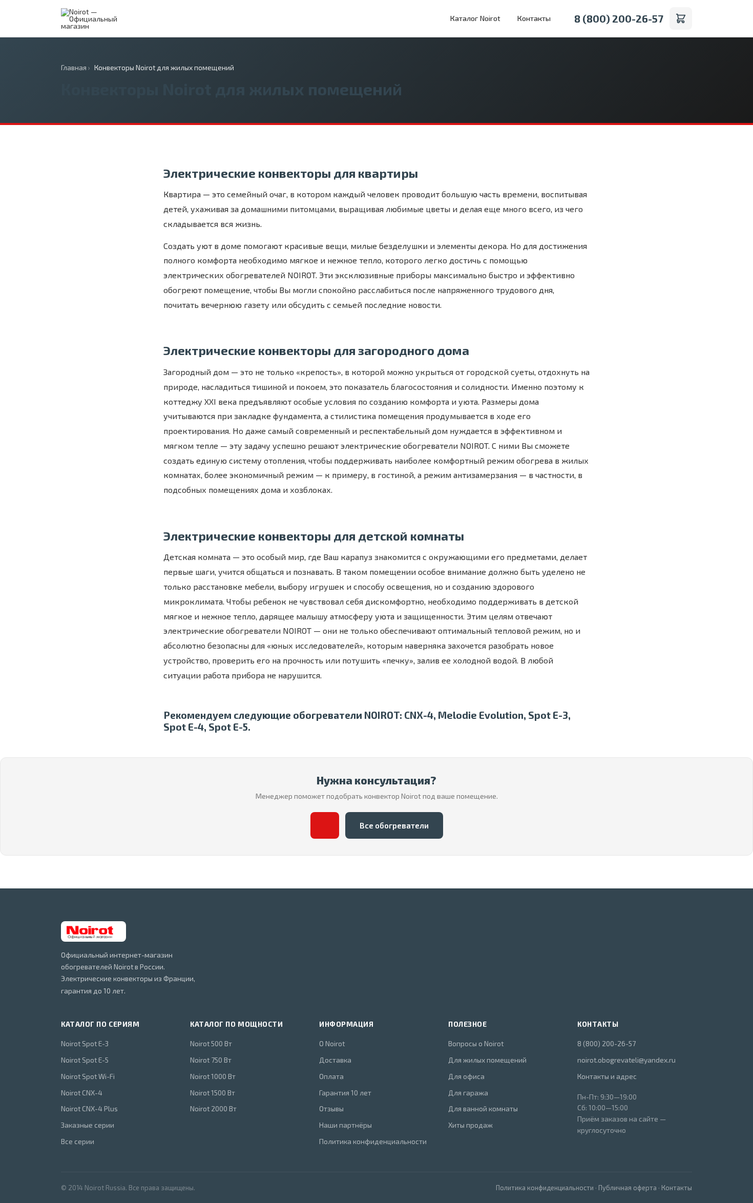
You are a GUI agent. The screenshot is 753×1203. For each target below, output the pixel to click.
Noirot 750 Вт (211, 1059)
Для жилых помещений (487, 1059)
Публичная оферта (627, 1188)
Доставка (335, 1059)
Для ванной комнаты (483, 1108)
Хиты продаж (470, 1125)
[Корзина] (681, 18)
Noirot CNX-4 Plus (89, 1108)
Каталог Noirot (475, 18)
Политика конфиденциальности (373, 1141)
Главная (74, 67)
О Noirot (332, 1043)
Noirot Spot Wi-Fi (88, 1076)
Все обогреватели (394, 825)
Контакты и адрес (607, 1076)
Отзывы (331, 1108)
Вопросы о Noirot (476, 1043)
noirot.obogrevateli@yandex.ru (626, 1059)
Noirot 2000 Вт (213, 1108)
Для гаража (468, 1092)
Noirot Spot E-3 (85, 1043)
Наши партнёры (345, 1125)
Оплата (331, 1076)
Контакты (534, 18)
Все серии (77, 1141)
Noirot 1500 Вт (212, 1092)
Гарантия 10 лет (345, 1092)
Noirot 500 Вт (211, 1043)
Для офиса (466, 1076)
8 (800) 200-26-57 (618, 18)
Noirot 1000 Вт (213, 1076)
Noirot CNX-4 (81, 1092)
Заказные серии (87, 1125)
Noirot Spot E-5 (85, 1059)
